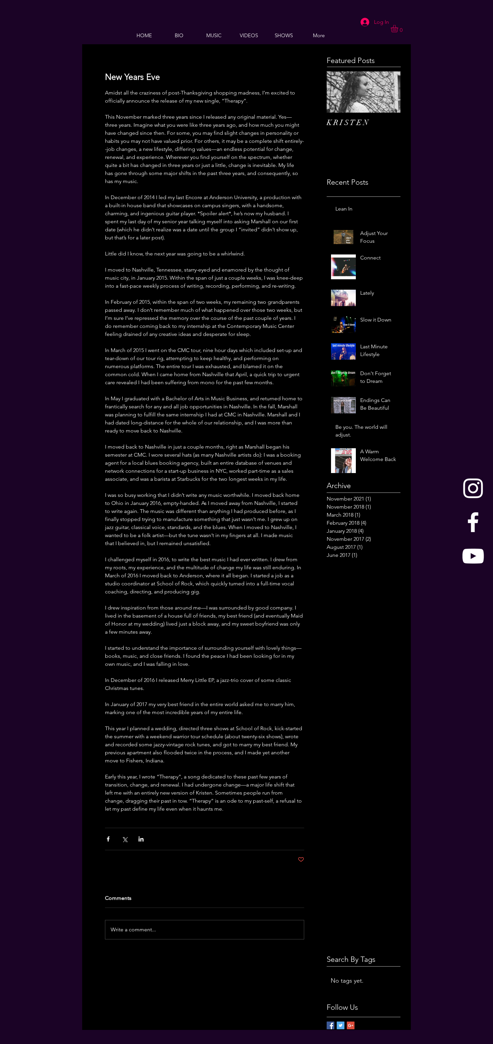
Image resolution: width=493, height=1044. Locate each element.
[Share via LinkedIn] (141, 839)
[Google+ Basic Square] (350, 1025)
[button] (399, 28)
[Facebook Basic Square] (330, 1025)
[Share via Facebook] (108, 839)
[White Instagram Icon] (473, 488)
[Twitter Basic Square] (340, 1025)
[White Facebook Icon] (473, 522)
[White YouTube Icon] (473, 556)
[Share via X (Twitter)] (124, 839)
